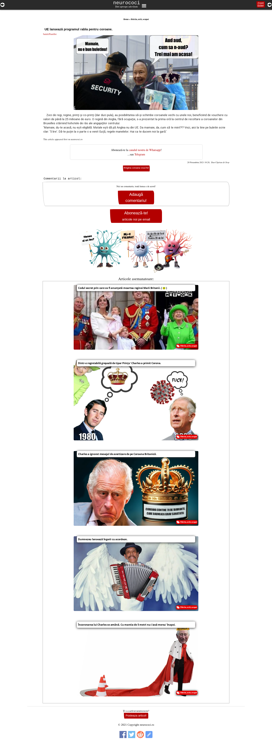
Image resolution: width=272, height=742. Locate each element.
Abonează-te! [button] (136, 216)
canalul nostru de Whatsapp (145, 150)
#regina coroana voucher (136, 167)
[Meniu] (144, 6)
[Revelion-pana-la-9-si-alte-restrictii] (2, 4)
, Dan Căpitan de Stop (219, 162)
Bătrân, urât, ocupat (140, 19)
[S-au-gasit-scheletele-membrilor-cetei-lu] (269, 4)
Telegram (139, 154)
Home (126, 19)
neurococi (126, 3)
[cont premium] (136, 251)
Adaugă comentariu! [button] (136, 197)
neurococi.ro (76, 139)
